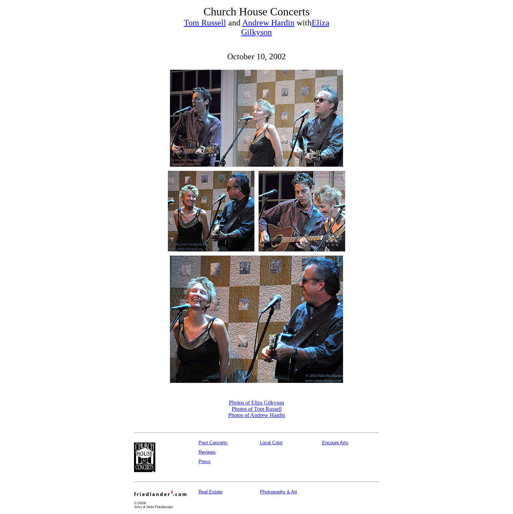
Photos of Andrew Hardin (256, 415)
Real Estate (210, 491)
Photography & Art (278, 491)
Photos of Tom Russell (257, 409)
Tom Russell (205, 22)
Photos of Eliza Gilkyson (256, 403)
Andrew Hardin (268, 22)
